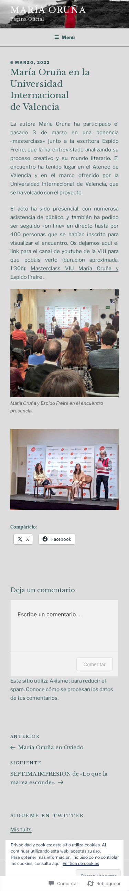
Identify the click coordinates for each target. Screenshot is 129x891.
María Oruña (48, 10)
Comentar (95, 664)
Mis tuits (21, 829)
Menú (68, 37)
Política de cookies (81, 863)
